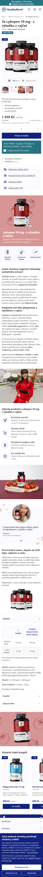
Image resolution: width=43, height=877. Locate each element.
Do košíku (16, 806)
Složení (6, 618)
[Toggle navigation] (40, 9)
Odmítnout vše (11, 873)
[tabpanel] (21, 653)
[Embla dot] (20, 540)
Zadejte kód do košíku (23, 4)
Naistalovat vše (21, 867)
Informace (6, 828)
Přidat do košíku (21, 135)
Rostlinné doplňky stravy (15, 17)
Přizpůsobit (31, 873)
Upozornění (8, 703)
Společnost (6, 821)
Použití (6, 696)
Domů (4, 17)
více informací (32, 852)
